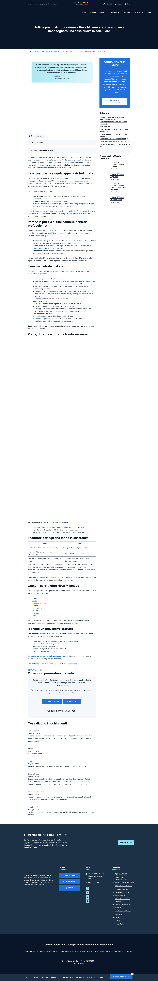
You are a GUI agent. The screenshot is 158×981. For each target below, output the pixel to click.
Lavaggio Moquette (121, 889)
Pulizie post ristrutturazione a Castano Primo (117, 198)
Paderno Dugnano (39, 603)
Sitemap (117, 921)
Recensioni (128, 12)
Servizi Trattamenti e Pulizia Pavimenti (115, 144)
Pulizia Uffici (105, 127)
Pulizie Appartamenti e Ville (124, 883)
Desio (34, 601)
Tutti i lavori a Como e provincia (93, 951)
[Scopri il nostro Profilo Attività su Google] (87, 897)
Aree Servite (114, 12)
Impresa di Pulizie (121, 874)
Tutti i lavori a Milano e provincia (66, 951)
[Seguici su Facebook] (87, 888)
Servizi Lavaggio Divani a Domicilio (113, 141)
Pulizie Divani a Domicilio (123, 886)
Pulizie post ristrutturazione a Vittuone (117, 164)
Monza (34, 616)
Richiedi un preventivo (115, 102)
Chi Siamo (118, 908)
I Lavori (138, 12)
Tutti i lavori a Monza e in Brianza (120, 951)
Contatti (149, 12)
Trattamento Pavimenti (122, 892)
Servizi (101, 12)
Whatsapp (120, 4)
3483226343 (109, 4)
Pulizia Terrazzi (120, 895)
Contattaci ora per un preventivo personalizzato (47, 656)
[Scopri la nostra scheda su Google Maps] (87, 901)
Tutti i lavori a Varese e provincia (40, 951)
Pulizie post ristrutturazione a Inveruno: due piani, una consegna (119, 186)
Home (84, 12)
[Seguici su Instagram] (87, 892)
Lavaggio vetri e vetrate (123, 904)
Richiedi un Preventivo (121, 976)
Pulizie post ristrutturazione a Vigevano (117, 175)
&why (82, 963)
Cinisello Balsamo (38, 608)
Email (128, 4)
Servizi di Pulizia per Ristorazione (113, 139)
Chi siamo (92, 12)
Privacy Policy (119, 924)
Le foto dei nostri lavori (123, 911)
